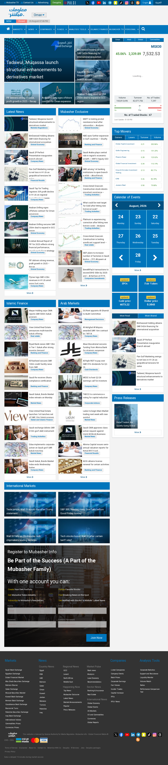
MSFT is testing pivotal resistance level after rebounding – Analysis (93, 122)
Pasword (11, 620)
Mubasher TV (116, 29)
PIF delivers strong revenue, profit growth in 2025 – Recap (41, 263)
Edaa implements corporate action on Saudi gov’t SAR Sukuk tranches (41, 447)
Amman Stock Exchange (14, 701)
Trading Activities (92, 195)
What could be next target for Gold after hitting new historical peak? (94, 206)
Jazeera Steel (121, 185)
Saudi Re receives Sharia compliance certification (40, 379)
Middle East (68, 682)
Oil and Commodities (95, 715)
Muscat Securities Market (15, 693)
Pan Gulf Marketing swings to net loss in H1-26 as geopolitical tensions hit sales (41, 174)
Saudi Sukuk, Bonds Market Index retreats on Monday (41, 396)
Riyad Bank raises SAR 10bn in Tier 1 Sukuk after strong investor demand (42, 347)
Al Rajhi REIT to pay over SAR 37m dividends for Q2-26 (95, 364)
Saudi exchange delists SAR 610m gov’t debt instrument (42, 429)
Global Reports (93, 722)
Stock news (91, 670)
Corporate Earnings (118, 681)
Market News (36, 403)
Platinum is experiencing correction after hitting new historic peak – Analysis (95, 222)
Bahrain (43, 682)
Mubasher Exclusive (74, 112)
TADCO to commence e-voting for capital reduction (95, 396)
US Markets (91, 711)
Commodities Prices (13, 724)
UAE (41, 678)
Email (60, 606)
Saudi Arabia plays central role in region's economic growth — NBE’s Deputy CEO (95, 155)
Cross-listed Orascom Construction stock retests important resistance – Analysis (95, 191)
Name (10, 606)
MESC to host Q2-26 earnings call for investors (95, 379)
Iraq (41, 713)
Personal (130, 29)
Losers (131, 137)
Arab (129, 40)
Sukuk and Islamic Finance (42, 420)
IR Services (75, 748)
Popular (66, 706)
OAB (117, 179)
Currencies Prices (12, 727)
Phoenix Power (121, 157)
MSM (8, 21)
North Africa (68, 678)
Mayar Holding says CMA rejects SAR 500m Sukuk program (40, 314)
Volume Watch (145, 681)
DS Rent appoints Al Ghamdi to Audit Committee (96, 312)
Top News (67, 691)
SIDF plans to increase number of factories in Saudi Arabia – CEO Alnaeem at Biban (96, 258)
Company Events (117, 674)
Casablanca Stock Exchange (16, 704)
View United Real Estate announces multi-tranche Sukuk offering (40, 330)
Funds (60, 29)
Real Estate (91, 694)
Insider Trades (116, 689)
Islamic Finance (99, 29)
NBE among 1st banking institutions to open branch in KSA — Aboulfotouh (95, 172)
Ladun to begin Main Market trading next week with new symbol (95, 414)
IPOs (113, 697)
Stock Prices (115, 677)
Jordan (42, 697)
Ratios (142, 685)
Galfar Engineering (122, 150)
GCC (65, 670)
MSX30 (156, 47)
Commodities (155, 40)
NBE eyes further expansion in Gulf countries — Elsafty (96, 137)
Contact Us (28, 2)
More (29, 293)
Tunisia (43, 705)
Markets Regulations (39, 128)
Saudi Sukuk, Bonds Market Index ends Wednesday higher (41, 464)
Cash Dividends (91, 370)
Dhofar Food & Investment (125, 144)
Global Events (92, 707)
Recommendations (94, 682)
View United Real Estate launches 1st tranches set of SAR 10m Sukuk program (41, 414)
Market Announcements (72, 702)
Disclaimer (23, 748)
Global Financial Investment (126, 163)
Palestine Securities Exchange (16, 712)
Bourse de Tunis (11, 708)
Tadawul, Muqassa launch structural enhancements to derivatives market (42, 122)
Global (140, 40)
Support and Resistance (149, 674)
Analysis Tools (77, 29)
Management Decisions (94, 319)
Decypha (66, 748)
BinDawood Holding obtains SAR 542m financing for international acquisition (41, 139)
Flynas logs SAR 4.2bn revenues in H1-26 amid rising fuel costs (40, 280)
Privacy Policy (10, 752)
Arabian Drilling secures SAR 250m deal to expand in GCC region (42, 227)
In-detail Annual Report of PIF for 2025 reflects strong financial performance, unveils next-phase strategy (41, 246)
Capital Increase (117, 693)
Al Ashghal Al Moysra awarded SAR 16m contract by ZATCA (95, 330)
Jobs (82, 748)
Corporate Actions (92, 403)
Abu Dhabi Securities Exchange (17, 681)
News (31, 29)
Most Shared (151, 316)
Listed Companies (118, 670)
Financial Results (38, 180)
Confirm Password (66, 620)
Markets (18, 29)
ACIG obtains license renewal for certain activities (96, 463)
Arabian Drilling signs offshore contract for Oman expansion (41, 211)
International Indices (13, 720)
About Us (32, 748)
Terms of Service (11, 748)
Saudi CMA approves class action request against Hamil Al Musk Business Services (95, 433)
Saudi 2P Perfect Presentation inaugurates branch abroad (40, 155)
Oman (117, 40)
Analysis (90, 674)
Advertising (43, 2)
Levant (66, 674)
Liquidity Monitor (146, 677)
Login (146, 2)
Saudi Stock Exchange (13, 670)
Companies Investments (95, 278)
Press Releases (125, 398)
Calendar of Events (127, 197)
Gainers (118, 137)
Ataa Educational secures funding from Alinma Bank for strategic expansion (95, 347)
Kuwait (42, 693)
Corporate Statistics (147, 670)
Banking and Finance (93, 145)
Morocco (43, 701)
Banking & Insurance (95, 691)
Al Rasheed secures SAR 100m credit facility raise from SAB (40, 364)
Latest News (15, 112)
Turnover (144, 137)
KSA (41, 674)
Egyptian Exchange (12, 674)
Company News (37, 161)
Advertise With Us (54, 748)
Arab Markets (69, 303)
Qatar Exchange (11, 689)
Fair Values (115, 685)
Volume (157, 137)
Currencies (91, 719)
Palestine (43, 709)
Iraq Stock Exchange (13, 716)
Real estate (89, 245)
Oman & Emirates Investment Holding (126, 171)
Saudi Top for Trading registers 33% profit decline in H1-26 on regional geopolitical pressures (41, 193)
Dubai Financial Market (14, 677)
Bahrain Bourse (11, 685)
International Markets (21, 486)
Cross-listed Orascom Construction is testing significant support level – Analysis (95, 241)
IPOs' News (115, 702)
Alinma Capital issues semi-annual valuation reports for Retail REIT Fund (96, 447)
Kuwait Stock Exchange (14, 697)
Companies (46, 29)
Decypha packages (93, 748)
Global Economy (37, 145)
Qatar (42, 686)
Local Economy (93, 678)
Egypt (42, 670)
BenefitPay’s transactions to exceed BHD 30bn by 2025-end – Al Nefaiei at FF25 (95, 273)
